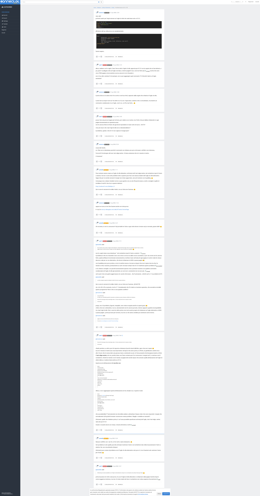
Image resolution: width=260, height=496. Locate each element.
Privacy (3, 492)
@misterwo (99, 292)
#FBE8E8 (103, 395)
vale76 (101, 65)
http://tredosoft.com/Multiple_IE (105, 186)
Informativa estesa (143, 494)
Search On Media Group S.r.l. (8, 493)
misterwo (101, 12)
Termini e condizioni (7, 492)
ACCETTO (166, 493)
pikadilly (101, 169)
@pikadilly (98, 244)
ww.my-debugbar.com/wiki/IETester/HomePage (115, 209)
